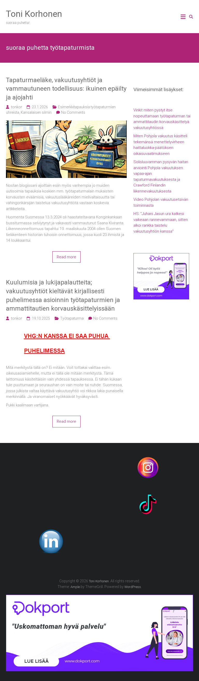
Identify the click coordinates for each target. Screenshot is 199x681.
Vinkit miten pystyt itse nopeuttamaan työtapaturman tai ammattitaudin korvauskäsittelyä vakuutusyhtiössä (161, 119)
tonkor (16, 107)
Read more (66, 257)
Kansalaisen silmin (36, 112)
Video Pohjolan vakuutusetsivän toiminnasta (160, 202)
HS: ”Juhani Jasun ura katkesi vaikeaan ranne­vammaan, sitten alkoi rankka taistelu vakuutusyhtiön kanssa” (160, 222)
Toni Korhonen (34, 14)
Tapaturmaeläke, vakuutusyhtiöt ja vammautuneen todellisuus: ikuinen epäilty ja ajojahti (66, 88)
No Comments (73, 112)
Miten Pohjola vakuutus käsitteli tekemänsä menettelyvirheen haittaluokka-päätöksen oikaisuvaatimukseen (160, 145)
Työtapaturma (72, 318)
